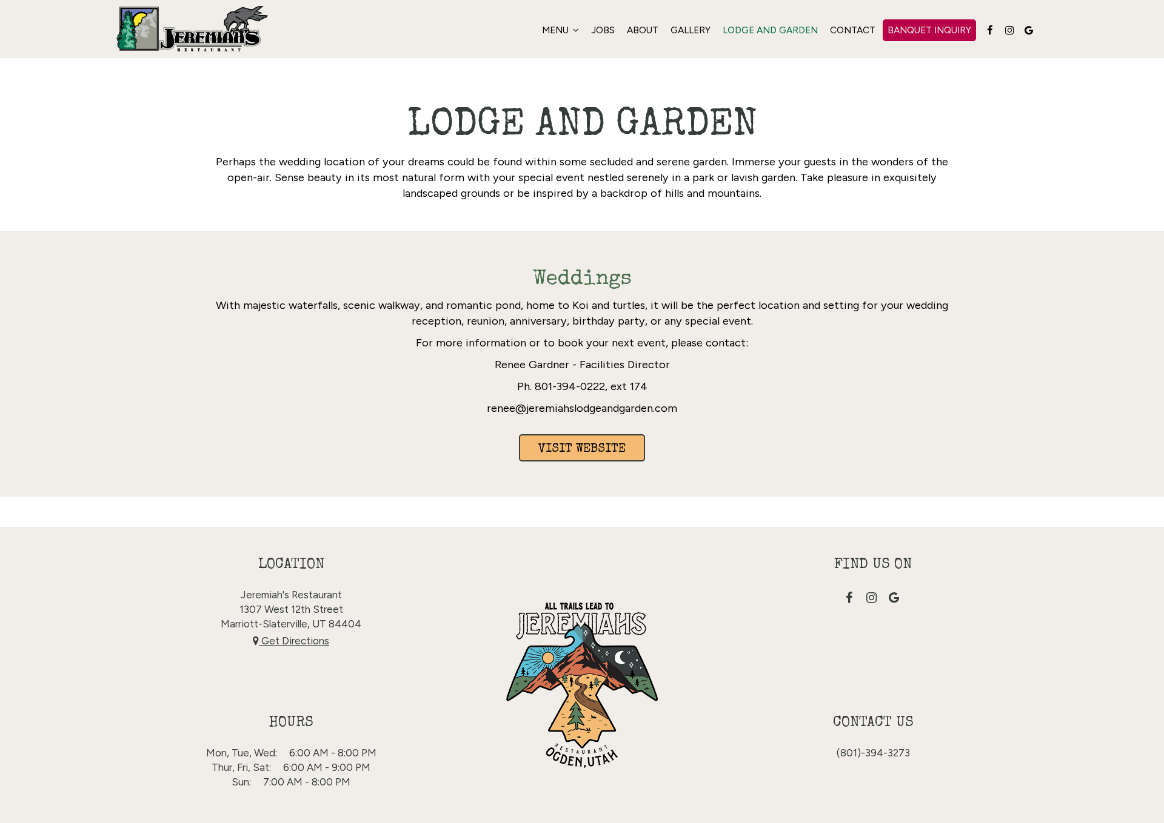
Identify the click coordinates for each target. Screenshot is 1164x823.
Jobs (603, 30)
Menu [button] (556, 30)
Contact (852, 30)
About (642, 30)
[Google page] (1029, 30)
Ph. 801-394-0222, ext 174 (582, 386)
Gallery (691, 30)
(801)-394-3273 (873, 753)
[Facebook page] (990, 30)
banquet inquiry (929, 30)
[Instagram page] (1009, 30)
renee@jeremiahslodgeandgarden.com (582, 408)
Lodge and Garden (770, 30)
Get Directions (294, 641)
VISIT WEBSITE (582, 449)
